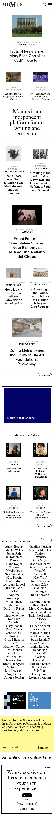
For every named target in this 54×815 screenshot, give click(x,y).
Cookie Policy (27, 809)
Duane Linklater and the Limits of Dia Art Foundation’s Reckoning (27, 357)
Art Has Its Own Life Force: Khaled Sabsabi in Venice (40, 97)
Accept (27, 795)
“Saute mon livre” (13, 468)
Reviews (18, 42)
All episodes (44, 526)
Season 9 (13, 462)
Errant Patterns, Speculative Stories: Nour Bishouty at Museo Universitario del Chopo (27, 247)
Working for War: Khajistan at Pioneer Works (13, 97)
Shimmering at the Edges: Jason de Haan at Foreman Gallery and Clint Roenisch (40, 298)
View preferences (27, 804)
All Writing (44, 375)
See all (46, 540)
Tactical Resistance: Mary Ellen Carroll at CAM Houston (27, 55)
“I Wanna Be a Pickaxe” (40, 470)
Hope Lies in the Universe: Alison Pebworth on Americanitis (13, 296)
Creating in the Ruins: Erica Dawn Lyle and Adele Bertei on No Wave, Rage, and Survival (40, 181)
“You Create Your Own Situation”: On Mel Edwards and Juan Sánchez (13, 184)
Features (40, 87)
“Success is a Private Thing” (40, 513)
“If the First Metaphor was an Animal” (13, 513)
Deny (27, 800)
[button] (47, 768)
